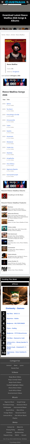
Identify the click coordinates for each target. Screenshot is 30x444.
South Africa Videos (15, 390)
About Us (20, 427)
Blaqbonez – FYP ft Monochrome (17, 333)
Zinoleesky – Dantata (15, 308)
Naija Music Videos (15, 377)
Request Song (8, 435)
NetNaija (24, 439)
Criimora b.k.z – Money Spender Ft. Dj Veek (17, 343)
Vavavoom (10, 136)
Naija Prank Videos (15, 382)
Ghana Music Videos (15, 388)
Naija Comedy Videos (15, 380)
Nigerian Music (9, 402)
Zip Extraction (19, 432)
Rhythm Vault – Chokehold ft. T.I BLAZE (16, 348)
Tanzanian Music (20, 413)
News (15, 365)
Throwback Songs (8, 405)
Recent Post (15, 368)
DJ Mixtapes (7, 407)
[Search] (27, 2)
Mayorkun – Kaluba (13, 318)
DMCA (17, 435)
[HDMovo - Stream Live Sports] (15, 85)
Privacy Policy (10, 430)
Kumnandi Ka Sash (12, 175)
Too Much (10, 109)
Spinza (9, 104)
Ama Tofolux (10, 164)
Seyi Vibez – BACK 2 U (13, 313)
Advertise (21, 430)
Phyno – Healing (12, 328)
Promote (9, 432)
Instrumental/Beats (20, 407)
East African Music (21, 415)
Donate (24, 435)
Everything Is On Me (13, 114)
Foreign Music (8, 413)
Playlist (15, 418)
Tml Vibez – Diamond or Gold (15, 338)
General (9, 365)
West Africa (20, 410)
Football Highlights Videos (15, 385)
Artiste (13, 35)
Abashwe (9, 153)
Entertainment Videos (15, 393)
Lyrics (22, 365)
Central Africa (7, 415)
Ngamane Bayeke (12, 169)
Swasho (9, 131)
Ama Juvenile (11, 120)
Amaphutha (10, 158)
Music (8, 35)
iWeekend (10, 142)
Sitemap (19, 439)
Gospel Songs (21, 402)
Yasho (8, 125)
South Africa (10, 410)
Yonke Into (10, 147)
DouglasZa (16, 71)
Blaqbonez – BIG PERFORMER (16, 323)
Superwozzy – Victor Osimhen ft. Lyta (17, 353)
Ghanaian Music (22, 405)
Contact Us (10, 427)
